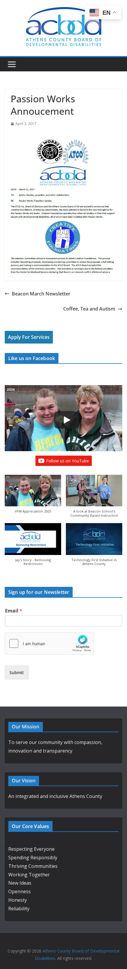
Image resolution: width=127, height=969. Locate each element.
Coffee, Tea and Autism (89, 309)
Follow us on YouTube (67, 461)
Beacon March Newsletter (41, 293)
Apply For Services (29, 337)
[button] (33, 497)
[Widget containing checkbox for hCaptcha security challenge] (49, 643)
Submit (16, 672)
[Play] (66, 420)
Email (13, 611)
